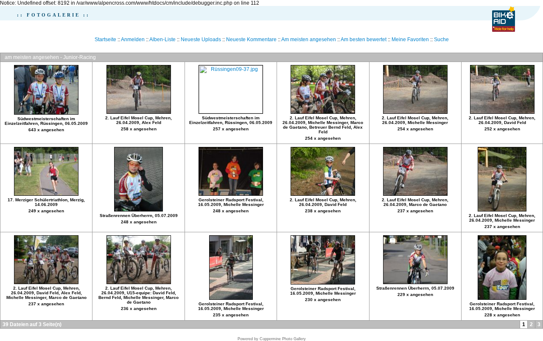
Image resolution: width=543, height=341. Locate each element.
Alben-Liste (162, 39)
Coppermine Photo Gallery (283, 339)
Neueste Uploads (201, 39)
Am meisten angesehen (308, 39)
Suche (441, 39)
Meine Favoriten (410, 39)
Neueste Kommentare (251, 39)
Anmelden (133, 39)
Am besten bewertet (363, 39)
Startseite (105, 39)
